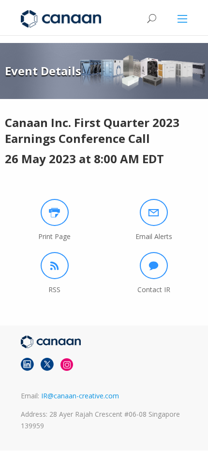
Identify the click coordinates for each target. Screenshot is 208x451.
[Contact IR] (154, 265)
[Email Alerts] (154, 212)
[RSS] (55, 265)
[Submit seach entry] (151, 19)
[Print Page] (55, 212)
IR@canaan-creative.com (80, 395)
